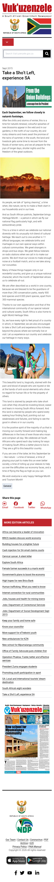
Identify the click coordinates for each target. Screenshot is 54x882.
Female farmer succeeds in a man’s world (23, 568)
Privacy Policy (20, 846)
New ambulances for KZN (15, 638)
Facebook (19, 507)
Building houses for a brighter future (20, 544)
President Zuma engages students (19, 666)
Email (5, 507)
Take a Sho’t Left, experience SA (18, 694)
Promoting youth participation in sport (21, 672)
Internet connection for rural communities (23, 592)
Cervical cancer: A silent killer (17, 556)
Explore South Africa (12, 562)
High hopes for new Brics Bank (17, 580)
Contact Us (22, 839)
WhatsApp (45, 507)
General (7, 486)
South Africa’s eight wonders (16, 688)
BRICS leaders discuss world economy (21, 538)
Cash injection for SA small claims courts (23, 550)
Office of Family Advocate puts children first (24, 651)
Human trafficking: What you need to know (24, 586)
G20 (32, 843)
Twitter (31, 507)
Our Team (11, 839)
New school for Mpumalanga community (23, 645)
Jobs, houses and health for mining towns (23, 599)
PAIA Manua (35, 846)
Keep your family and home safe (18, 620)
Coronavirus (36, 839)
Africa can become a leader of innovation (23, 532)
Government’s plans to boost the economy (23, 574)
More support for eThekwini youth (19, 632)
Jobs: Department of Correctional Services (23, 605)
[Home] (27, 18)
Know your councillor (13, 626)
